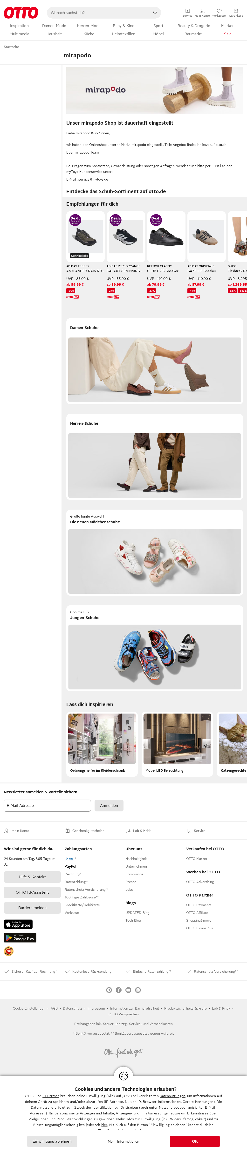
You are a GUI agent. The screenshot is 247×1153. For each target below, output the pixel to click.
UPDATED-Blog (137, 913)
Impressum (96, 1008)
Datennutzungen (172, 1096)
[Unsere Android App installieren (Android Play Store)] (20, 938)
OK (195, 1141)
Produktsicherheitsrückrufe (185, 1008)
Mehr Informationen (123, 1141)
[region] (123, 1114)
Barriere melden (32, 908)
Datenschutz (72, 1008)
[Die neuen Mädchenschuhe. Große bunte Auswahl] (154, 553)
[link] (9, 951)
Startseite (11, 47)
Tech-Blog (133, 920)
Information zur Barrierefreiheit (134, 1008)
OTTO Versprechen (124, 1014)
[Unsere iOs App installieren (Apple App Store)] (18, 924)
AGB (54, 1008)
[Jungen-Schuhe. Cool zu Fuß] (154, 648)
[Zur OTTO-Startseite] (21, 13)
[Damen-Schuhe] (154, 361)
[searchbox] (98, 13)
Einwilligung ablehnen (52, 1141)
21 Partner (50, 1096)
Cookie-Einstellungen (29, 1008)
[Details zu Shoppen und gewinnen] (75, 220)
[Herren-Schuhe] (154, 457)
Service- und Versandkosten (151, 1024)
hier (104, 1125)
